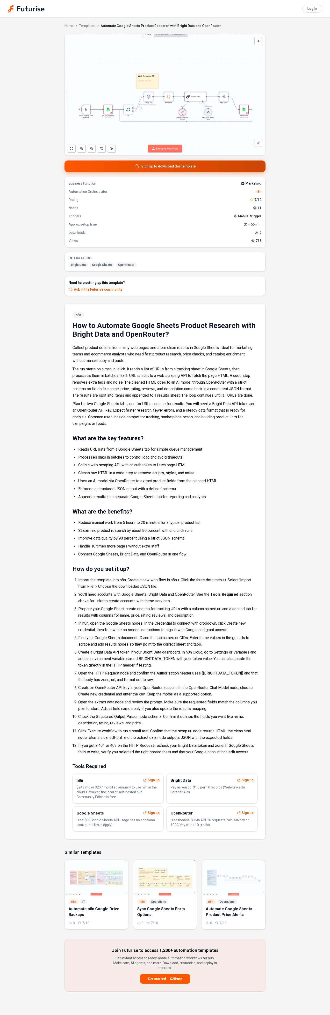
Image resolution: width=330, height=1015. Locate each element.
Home (69, 26)
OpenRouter (126, 265)
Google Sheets (102, 265)
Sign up (153, 780)
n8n (258, 192)
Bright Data (78, 265)
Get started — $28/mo (165, 979)
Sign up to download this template (168, 166)
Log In (312, 9)
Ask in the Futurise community (98, 289)
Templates (87, 26)
